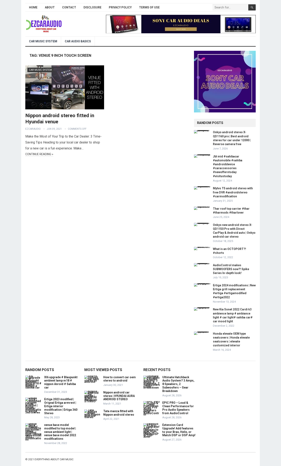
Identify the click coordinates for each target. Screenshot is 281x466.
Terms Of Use (149, 7)
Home (33, 7)
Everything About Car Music (54, 459)
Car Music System (43, 41)
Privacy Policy (120, 7)
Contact (69, 7)
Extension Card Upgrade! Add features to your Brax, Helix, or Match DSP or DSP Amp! (178, 430)
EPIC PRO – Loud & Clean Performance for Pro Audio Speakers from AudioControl (178, 408)
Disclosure (92, 7)
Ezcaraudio (33, 128)
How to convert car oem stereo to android (119, 379)
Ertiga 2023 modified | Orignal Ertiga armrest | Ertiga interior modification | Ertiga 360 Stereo (60, 406)
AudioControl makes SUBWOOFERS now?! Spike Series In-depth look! (231, 269)
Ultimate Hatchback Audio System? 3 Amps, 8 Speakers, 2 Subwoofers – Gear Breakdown (178, 384)
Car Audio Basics (78, 41)
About (50, 7)
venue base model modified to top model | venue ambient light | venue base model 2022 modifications (60, 431)
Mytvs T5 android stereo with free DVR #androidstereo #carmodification (233, 192)
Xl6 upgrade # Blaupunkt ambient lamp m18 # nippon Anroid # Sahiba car (61, 382)
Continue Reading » (39, 154)
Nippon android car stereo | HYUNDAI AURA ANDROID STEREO (119, 396)
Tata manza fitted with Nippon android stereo (118, 412)
